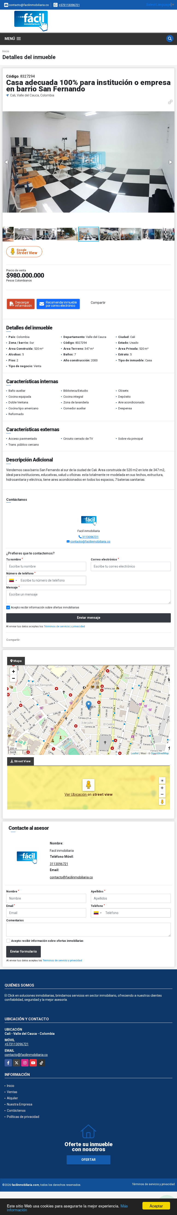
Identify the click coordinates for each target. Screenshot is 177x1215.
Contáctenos (16, 1110)
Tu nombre (14, 559)
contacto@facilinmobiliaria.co (90, 541)
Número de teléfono (20, 573)
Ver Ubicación (76, 794)
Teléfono (98, 906)
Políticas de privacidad (23, 1117)
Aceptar (156, 1206)
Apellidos (98, 891)
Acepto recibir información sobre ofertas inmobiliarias (47, 940)
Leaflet (135, 753)
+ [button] (13, 671)
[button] (170, 102)
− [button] (13, 678)
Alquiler (12, 1098)
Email (10, 906)
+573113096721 (69, 5)
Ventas (12, 1092)
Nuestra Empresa (19, 1104)
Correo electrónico (105, 559)
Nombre (12, 891)
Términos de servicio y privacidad (64, 626)
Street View (27, 251)
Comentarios (15, 920)
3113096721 (90, 537)
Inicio (5, 51)
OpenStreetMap (160, 753)
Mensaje (13, 587)
